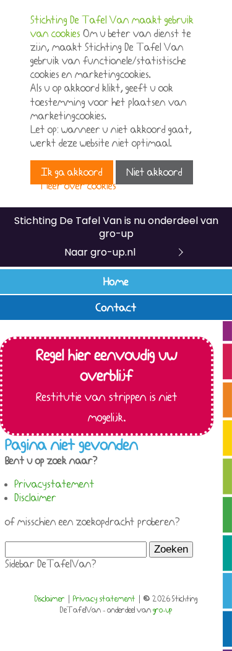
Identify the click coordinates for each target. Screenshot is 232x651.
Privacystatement (54, 484)
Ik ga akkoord (72, 172)
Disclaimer (35, 498)
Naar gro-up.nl (99, 252)
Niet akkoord (154, 172)
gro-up (162, 610)
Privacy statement (104, 599)
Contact (116, 307)
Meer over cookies (78, 186)
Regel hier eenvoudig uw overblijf (107, 385)
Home (116, 281)
